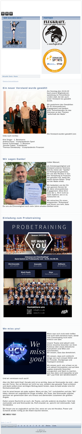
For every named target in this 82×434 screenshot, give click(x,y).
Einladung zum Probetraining (22, 218)
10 (43, 425)
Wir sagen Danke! (14, 159)
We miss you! (11, 328)
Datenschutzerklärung (10, 81)
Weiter (48, 425)
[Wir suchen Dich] (14, 47)
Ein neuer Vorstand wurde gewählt (25, 88)
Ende (54, 425)
